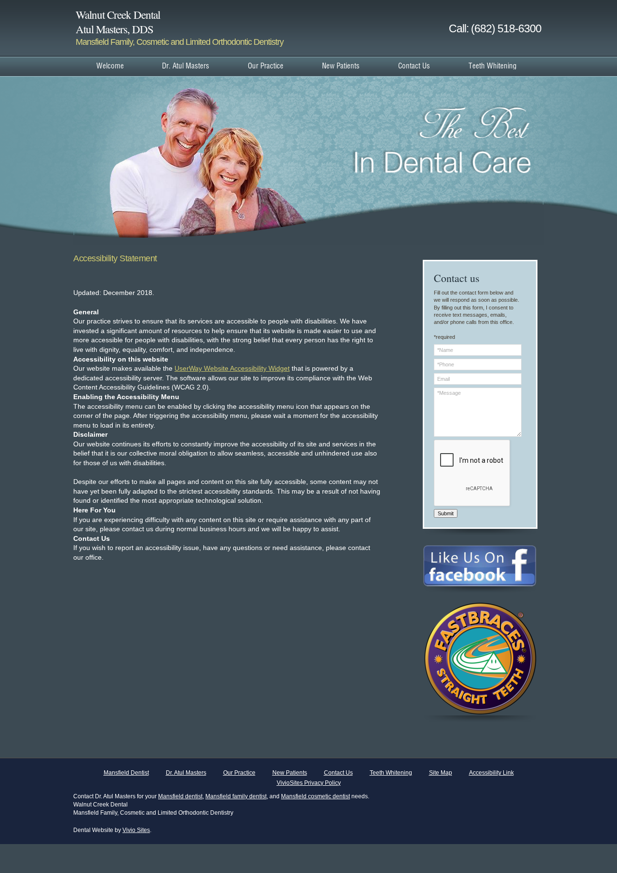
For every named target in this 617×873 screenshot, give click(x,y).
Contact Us (338, 772)
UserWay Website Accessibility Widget (232, 368)
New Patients (289, 772)
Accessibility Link (491, 772)
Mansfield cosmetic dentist (315, 796)
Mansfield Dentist (126, 772)
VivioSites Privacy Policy (309, 782)
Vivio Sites (136, 830)
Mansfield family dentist (236, 796)
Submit (446, 513)
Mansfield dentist (180, 796)
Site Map (440, 772)
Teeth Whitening (391, 772)
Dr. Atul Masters (186, 772)
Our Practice (239, 772)
